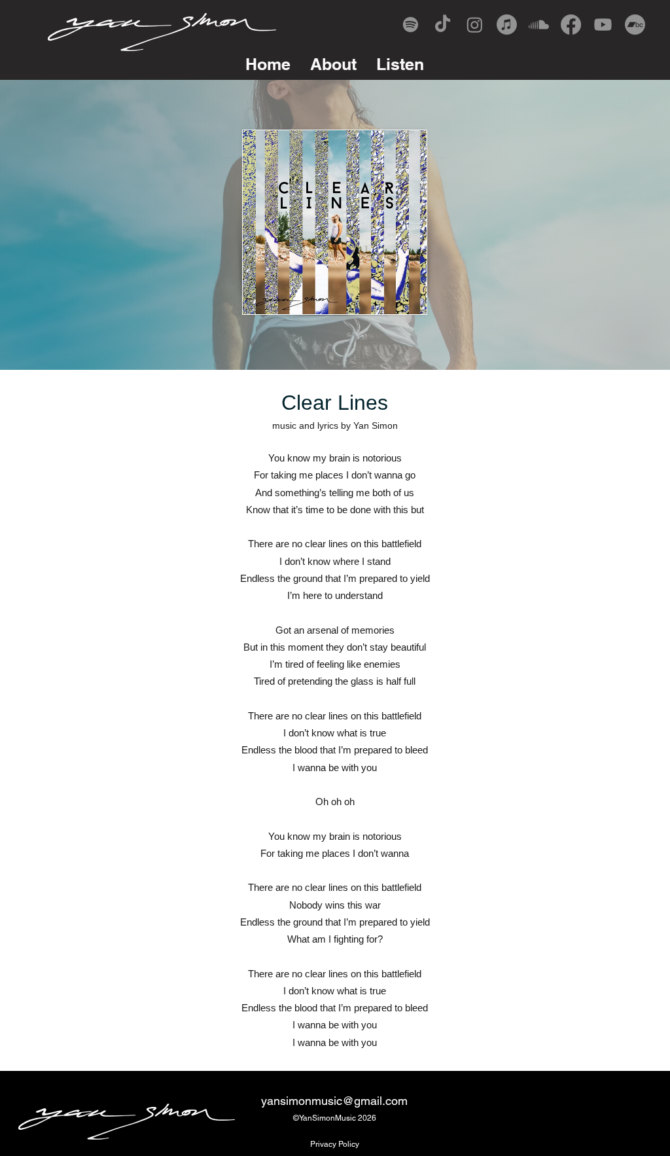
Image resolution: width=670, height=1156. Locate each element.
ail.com (389, 1101)
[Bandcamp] (635, 24)
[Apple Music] (507, 24)
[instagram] (475, 24)
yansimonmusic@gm (315, 1101)
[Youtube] (603, 24)
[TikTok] (442, 24)
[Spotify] (410, 24)
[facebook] (571, 24)
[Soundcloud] (539, 24)
